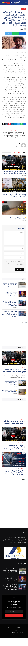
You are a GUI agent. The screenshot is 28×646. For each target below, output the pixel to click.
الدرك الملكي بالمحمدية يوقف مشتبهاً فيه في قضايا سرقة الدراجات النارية (13, 473)
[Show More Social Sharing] (3, 33)
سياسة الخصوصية (6, 633)
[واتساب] (15, 33)
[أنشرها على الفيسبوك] (22, 33)
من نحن (19, 631)
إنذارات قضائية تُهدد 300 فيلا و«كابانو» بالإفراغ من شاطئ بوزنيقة (14, 195)
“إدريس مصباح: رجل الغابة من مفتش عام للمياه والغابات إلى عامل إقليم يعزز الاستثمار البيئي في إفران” (9, 314)
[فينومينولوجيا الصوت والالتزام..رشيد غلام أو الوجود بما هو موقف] (22, 294)
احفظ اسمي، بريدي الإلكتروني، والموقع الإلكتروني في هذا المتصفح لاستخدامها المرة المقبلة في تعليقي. (15, 263)
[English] (5, 3)
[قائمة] (26, 2)
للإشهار (13, 633)
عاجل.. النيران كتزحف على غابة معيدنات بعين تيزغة (16, 218)
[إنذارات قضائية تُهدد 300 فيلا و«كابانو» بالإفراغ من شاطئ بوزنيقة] (14, 185)
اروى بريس (21, 29)
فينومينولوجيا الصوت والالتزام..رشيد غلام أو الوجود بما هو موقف (11, 293)
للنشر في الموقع (20, 633)
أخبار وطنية (24, 8)
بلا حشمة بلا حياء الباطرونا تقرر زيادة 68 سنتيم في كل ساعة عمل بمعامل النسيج (20, 134)
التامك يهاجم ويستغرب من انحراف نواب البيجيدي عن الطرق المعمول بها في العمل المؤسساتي (10, 303)
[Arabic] (8, 3)
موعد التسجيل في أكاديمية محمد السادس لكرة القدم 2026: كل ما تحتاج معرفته (10, 284)
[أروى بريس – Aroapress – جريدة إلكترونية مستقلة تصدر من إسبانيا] (17, 2)
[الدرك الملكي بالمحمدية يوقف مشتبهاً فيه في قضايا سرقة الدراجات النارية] (14, 459)
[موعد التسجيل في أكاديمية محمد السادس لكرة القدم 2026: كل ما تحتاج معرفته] (22, 285)
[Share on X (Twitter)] (8, 33)
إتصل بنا (7, 631)
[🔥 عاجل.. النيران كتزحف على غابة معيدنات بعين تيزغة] (14, 208)
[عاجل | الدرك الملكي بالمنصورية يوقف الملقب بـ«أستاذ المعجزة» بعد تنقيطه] (14, 162)
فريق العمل (13, 631)
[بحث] (22, 2)
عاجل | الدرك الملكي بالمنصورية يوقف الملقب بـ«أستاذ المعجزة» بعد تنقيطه (14, 172)
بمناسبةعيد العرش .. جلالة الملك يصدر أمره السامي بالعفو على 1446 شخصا (7, 134)
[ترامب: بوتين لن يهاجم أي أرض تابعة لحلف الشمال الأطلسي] (14, 410)
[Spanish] (2, 3)
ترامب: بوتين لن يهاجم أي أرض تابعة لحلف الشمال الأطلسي (13, 422)
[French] (11, 3)
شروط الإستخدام (13, 635)
